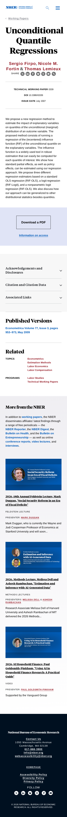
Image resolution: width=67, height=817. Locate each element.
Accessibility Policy (33, 774)
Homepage (33, 767)
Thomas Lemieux (42, 68)
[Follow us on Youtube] (51, 793)
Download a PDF (33, 222)
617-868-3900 (34, 749)
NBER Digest (40, 429)
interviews (12, 445)
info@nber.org (33, 752)
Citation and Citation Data (25, 285)
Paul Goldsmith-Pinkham (37, 689)
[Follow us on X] (16, 793)
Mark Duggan (30, 517)
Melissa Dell (31, 599)
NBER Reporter (15, 429)
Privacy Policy (33, 781)
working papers (32, 416)
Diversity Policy (33, 778)
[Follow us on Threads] (37, 793)
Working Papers (18, 18)
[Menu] (58, 8)
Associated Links (18, 297)
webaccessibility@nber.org (33, 756)
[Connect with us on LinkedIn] (23, 793)
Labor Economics (37, 366)
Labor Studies (35, 378)
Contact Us (33, 739)
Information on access (33, 235)
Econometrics (35, 358)
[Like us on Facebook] (44, 793)
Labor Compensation (39, 370)
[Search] (47, 8)
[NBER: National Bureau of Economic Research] (19, 7)
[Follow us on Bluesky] (30, 793)
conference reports (17, 441)
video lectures (41, 441)
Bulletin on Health (17, 433)
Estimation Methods (39, 362)
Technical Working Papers (42, 381)
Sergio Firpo (22, 63)
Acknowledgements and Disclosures (23, 270)
